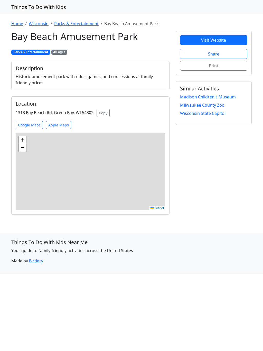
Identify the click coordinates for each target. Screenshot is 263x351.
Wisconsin (39, 23)
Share (213, 54)
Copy (103, 112)
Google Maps (29, 125)
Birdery (36, 261)
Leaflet (159, 208)
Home (17, 23)
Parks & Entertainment (76, 23)
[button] (22, 140)
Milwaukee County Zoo (202, 105)
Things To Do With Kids (38, 7)
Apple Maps (58, 125)
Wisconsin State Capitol (203, 113)
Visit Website (213, 40)
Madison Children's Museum (208, 97)
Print (213, 66)
